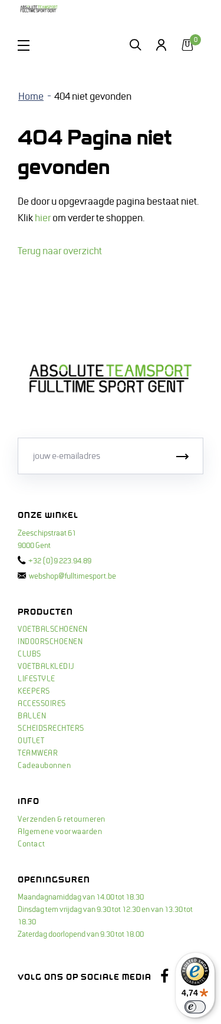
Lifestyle (36, 679)
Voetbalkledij (46, 666)
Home (31, 97)
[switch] (195, 1006)
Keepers (34, 691)
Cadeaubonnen (44, 765)
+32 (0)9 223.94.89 (59, 561)
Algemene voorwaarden (60, 831)
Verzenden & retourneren (61, 819)
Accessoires (42, 703)
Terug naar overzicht (60, 251)
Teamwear (38, 753)
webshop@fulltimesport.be (72, 576)
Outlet (31, 741)
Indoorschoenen (50, 641)
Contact (31, 844)
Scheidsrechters (51, 728)
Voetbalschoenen (53, 629)
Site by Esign (40, 1003)
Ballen (32, 716)
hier (43, 218)
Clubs (29, 654)
